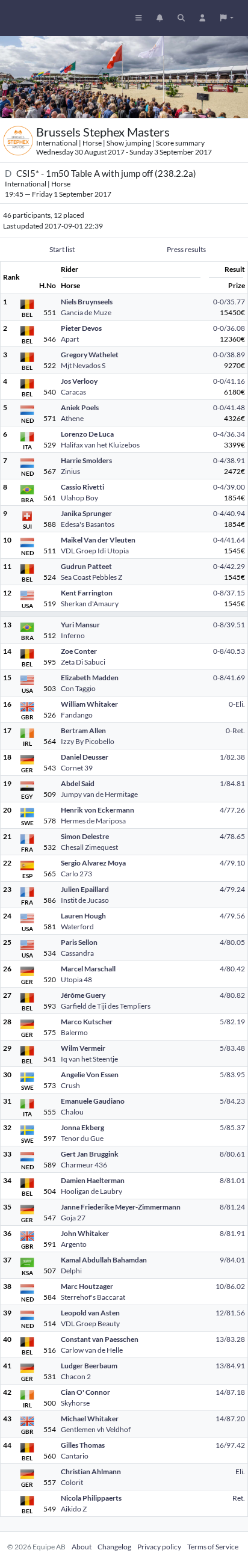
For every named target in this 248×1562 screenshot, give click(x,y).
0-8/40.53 (229, 651)
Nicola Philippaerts (91, 1497)
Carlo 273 (76, 873)
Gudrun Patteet (86, 566)
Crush (70, 1085)
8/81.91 (232, 1233)
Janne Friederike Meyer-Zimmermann (121, 1206)
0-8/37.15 (229, 592)
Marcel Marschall (88, 968)
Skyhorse (75, 1402)
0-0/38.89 (229, 354)
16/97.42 (230, 1445)
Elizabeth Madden (90, 677)
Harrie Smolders (86, 460)
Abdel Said (78, 783)
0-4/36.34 (229, 433)
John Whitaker (85, 1233)
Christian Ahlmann (91, 1471)
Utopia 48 (76, 979)
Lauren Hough (83, 915)
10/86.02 (230, 1286)
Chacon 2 (76, 1376)
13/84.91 (230, 1365)
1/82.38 (232, 756)
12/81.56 (230, 1312)
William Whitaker (89, 704)
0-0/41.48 (229, 407)
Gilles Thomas (83, 1445)
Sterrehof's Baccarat (93, 1297)
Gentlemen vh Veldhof (96, 1429)
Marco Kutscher (87, 1021)
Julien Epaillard (85, 889)
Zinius (70, 471)
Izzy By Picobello (87, 741)
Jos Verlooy (79, 381)
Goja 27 (73, 1217)
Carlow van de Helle (92, 1349)
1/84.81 (232, 783)
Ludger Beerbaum (89, 1365)
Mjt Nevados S (83, 365)
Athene (72, 418)
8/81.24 (232, 1206)
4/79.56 (232, 915)
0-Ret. (235, 730)
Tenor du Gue (82, 1138)
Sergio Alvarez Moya (93, 862)
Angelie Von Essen (90, 1074)
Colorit (72, 1482)
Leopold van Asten (90, 1312)
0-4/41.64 (229, 539)
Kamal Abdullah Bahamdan (104, 1259)
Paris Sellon (79, 942)
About (81, 1546)
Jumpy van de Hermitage (99, 794)
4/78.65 (232, 836)
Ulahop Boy (79, 497)
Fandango (77, 714)
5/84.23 (232, 1100)
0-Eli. (237, 704)
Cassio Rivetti (82, 486)
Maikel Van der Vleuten (98, 539)
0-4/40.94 (229, 513)
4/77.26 (232, 809)
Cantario (74, 1455)
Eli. (240, 1471)
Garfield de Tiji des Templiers (105, 1005)
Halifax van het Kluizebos (100, 444)
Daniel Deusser (84, 756)
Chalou (72, 1111)
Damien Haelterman (93, 1180)
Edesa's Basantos (87, 524)
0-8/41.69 (229, 677)
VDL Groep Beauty (90, 1323)
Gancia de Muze (86, 312)
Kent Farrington (87, 592)
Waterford (77, 926)
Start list (62, 249)
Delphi (71, 1270)
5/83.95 (232, 1074)
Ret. (238, 1497)
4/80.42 (232, 968)
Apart (70, 338)
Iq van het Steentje (89, 1058)
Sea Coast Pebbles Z (91, 577)
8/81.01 (232, 1180)
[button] (227, 18)
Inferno (73, 635)
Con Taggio (78, 688)
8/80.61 (232, 1153)
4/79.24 (232, 889)
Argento (74, 1244)
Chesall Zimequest (89, 847)
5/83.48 (232, 1048)
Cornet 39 (77, 767)
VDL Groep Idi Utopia (95, 550)
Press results (186, 249)
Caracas (73, 391)
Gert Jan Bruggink (90, 1153)
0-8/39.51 (229, 624)
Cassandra (77, 953)
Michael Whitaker (90, 1418)
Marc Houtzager (87, 1286)
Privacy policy (159, 1546)
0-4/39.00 (229, 486)
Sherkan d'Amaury (90, 603)
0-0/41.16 (229, 381)
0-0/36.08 (229, 328)
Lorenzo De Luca (87, 433)
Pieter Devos (81, 328)
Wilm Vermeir (83, 1048)
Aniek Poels (80, 407)
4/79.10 (232, 862)
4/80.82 (232, 995)
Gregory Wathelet (90, 354)
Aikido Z (74, 1508)
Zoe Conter (79, 651)
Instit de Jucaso (85, 900)
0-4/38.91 (229, 460)
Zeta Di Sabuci (83, 661)
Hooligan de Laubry (91, 1191)
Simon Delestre (85, 836)
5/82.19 (232, 1021)
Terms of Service (212, 1546)
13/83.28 (230, 1339)
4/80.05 (232, 942)
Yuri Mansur (80, 624)
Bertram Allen (83, 730)
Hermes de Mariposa (93, 820)
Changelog (114, 1546)
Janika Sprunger (86, 513)
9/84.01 (232, 1259)
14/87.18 (230, 1392)
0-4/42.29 (229, 566)
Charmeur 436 (84, 1164)
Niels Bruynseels (87, 301)
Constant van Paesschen (99, 1339)
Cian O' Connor (85, 1392)
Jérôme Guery (83, 995)
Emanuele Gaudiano (93, 1100)
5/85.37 (232, 1127)
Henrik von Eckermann (97, 809)
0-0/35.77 (229, 301)
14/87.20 (230, 1418)
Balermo (74, 1032)
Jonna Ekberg (82, 1127)
